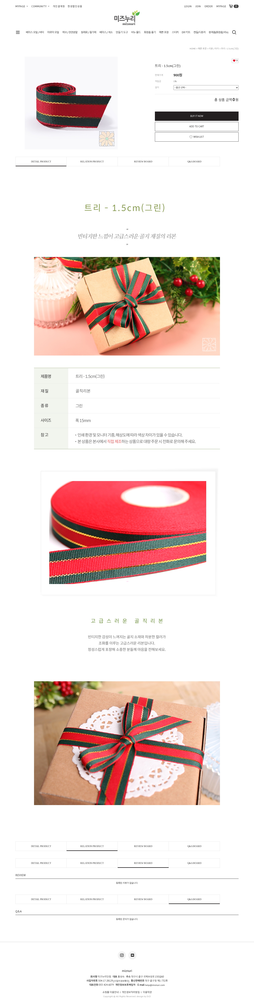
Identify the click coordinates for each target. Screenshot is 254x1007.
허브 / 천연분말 (70, 32)
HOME (193, 48)
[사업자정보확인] (121, 981)
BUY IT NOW (196, 116)
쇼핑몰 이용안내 (110, 992)
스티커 (175, 32)
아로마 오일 (53, 32)
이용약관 (147, 992)
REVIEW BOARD (143, 161)
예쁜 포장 (163, 32)
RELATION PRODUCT (92, 161)
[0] (232, 6)
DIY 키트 (186, 32)
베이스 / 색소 (105, 32)
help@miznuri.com (155, 985)
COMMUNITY (39, 6)
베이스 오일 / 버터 (35, 32)
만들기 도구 (122, 32)
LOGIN (188, 6)
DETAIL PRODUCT (41, 161)
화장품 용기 (150, 32)
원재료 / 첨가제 (88, 32)
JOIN (198, 6)
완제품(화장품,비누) (218, 32)
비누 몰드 (136, 32)
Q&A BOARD (194, 161)
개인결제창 (59, 6)
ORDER (209, 6)
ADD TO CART (196, 126)
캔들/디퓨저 (199, 32)
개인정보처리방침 (131, 992)
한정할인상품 (75, 6)
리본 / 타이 (214, 48)
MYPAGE (20, 6)
